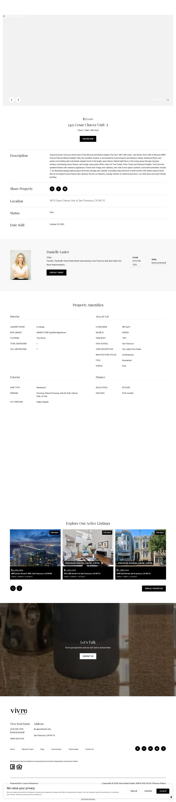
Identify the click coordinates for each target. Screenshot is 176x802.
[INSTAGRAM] (144, 748)
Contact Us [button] (88, 656)
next (18, 99)
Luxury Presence (30, 783)
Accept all (162, 791)
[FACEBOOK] (137, 748)
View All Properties (154, 588)
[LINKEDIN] (150, 748)
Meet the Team (28, 749)
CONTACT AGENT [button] (56, 273)
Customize (148, 791)
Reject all (134, 791)
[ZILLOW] (157, 748)
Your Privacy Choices (88, 799)
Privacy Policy (159, 783)
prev (11, 99)
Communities (56, 749)
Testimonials (73, 749)
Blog (42, 749)
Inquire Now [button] (88, 139)
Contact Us (89, 749)
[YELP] (163, 748)
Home (12, 749)
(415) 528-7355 (136, 263)
